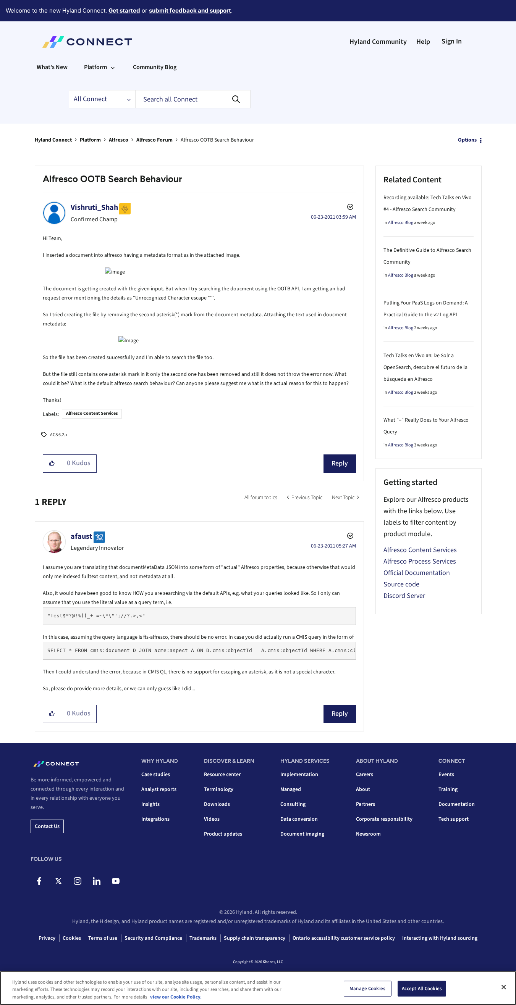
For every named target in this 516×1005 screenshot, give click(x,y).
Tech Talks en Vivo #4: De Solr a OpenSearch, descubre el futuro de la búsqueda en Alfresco (425, 367)
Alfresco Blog (400, 222)
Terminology (218, 789)
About (363, 789)
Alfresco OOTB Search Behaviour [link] (217, 140)
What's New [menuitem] (52, 67)
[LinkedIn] (96, 881)
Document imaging (302, 834)
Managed (290, 789)
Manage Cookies (367, 988)
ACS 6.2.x (58, 435)
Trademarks (203, 938)
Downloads (217, 804)
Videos (212, 819)
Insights (150, 804)
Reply (340, 463)
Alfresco (118, 140)
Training (448, 789)
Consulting (293, 804)
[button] (52, 463)
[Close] (503, 987)
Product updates (223, 834)
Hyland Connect (53, 140)
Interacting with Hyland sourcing (439, 938)
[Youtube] (115, 881)
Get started (124, 10)
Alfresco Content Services (92, 413)
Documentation (456, 804)
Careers (364, 774)
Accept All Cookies (422, 988)
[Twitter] (58, 881)
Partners (365, 804)
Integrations (155, 819)
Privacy (47, 938)
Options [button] (467, 140)
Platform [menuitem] (95, 67)
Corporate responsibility (384, 819)
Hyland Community (378, 42)
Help (423, 42)
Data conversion (299, 819)
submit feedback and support (190, 10)
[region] (258, 988)
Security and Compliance (153, 938)
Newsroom (368, 834)
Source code (401, 584)
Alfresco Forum (154, 140)
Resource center (222, 774)
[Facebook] (39, 881)
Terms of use (102, 938)
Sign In (452, 41)
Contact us (47, 826)
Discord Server (404, 596)
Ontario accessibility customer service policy (344, 938)
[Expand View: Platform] (112, 67)
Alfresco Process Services (419, 561)
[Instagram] (77, 881)
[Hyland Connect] (87, 42)
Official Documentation (416, 573)
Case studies (155, 774)
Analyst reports (158, 789)
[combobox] (193, 99)
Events (446, 774)
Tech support (453, 819)
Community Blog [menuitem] (154, 67)
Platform (90, 140)
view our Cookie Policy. (176, 997)
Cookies (72, 938)
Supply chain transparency (254, 938)
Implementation (299, 774)
